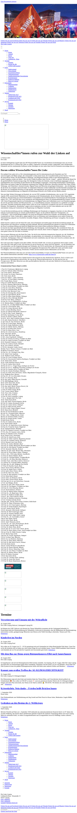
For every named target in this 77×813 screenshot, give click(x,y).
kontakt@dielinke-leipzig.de (9, 803)
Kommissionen (12, 78)
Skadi (6, 110)
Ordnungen (11, 91)
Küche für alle (12, 64)
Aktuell (10, 54)
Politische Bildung (13, 79)
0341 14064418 (5, 801)
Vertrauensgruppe (13, 74)
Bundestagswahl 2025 (14, 96)
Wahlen (7, 93)
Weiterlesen (4, 633)
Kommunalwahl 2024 (14, 100)
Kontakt (10, 103)
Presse (10, 56)
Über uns (11, 57)
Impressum (11, 108)
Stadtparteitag (12, 88)
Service (7, 101)
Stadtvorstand (12, 69)
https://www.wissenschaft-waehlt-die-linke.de (42, 254)
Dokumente (8, 83)
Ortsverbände (12, 71)
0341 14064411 (5, 799)
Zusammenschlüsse (14, 73)
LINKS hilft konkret (14, 66)
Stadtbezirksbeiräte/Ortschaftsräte (18, 76)
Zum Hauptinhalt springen (8, 1)
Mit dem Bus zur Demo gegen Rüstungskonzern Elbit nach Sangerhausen (36, 654)
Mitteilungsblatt (12, 84)
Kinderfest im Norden (11, 637)
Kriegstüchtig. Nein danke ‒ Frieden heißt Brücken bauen (29, 688)
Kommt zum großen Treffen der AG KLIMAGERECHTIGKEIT (32, 670)
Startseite (7, 783)
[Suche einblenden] (1, 46)
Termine (7, 61)
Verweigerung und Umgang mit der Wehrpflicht (24, 619)
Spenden (10, 106)
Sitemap (10, 105)
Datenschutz (8, 784)
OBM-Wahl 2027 (13, 95)
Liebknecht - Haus (13, 59)
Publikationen (12, 89)
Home (6, 50)
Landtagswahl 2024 (14, 98)
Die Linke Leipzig (6, 44)
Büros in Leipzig (13, 81)
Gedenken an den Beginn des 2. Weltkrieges (22, 703)
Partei (6, 67)
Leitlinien (11, 86)
